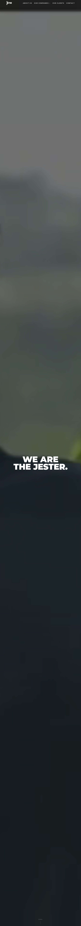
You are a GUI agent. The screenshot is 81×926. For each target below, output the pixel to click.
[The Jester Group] (9, 3)
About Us (27, 3)
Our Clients (58, 3)
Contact (70, 3)
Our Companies (41, 3)
